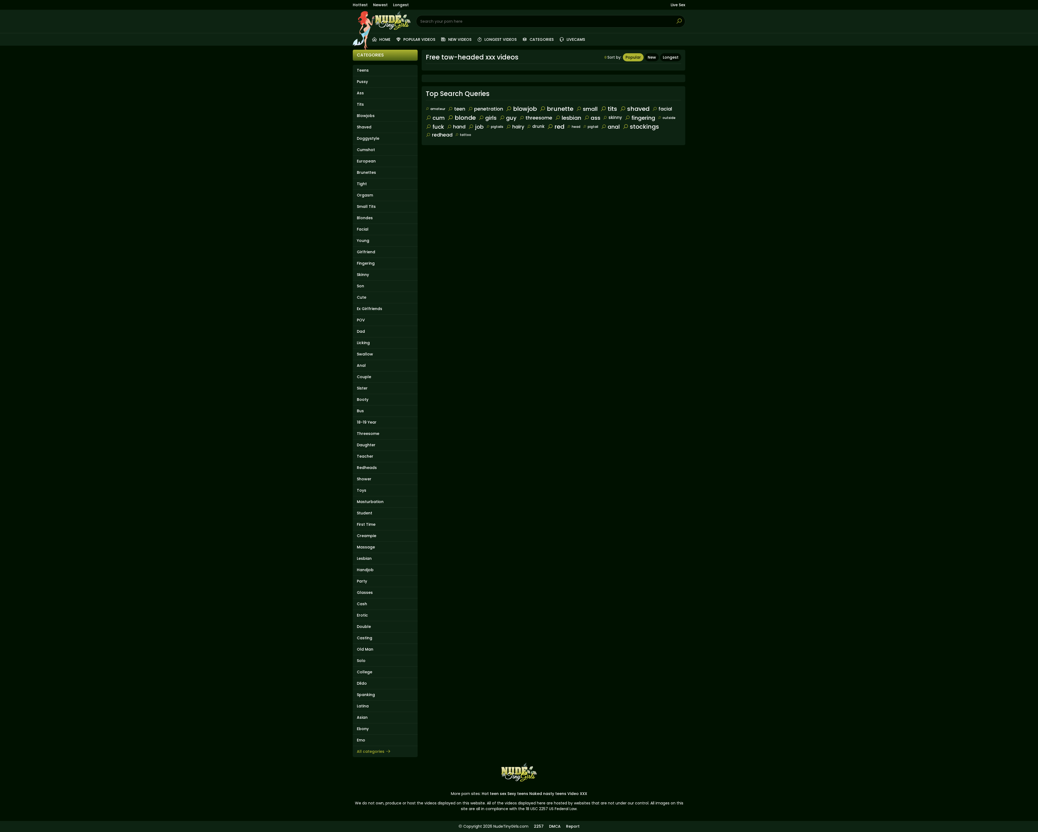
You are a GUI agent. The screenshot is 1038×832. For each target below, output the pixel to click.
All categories (370, 751)
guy (511, 118)
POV (361, 320)
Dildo (362, 683)
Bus (360, 411)
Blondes (365, 218)
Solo (361, 660)
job (479, 127)
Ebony (363, 728)
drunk (538, 126)
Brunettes (366, 172)
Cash (362, 604)
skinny (615, 117)
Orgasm (365, 195)
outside (669, 117)
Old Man (365, 649)
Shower (364, 479)
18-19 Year (367, 422)
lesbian (571, 118)
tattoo (465, 134)
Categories (541, 39)
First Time (366, 524)
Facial (362, 229)
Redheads (367, 467)
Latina (363, 706)
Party (362, 581)
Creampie (366, 535)
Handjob (365, 570)
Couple (364, 377)
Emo (361, 740)
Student (364, 513)
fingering (643, 118)
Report (573, 826)
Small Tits (366, 206)
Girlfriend (366, 252)
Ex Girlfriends (369, 308)
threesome (538, 117)
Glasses (365, 592)
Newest (380, 5)
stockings (644, 126)
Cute (361, 297)
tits (612, 109)
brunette (560, 109)
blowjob (525, 109)
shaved (638, 109)
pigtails (497, 126)
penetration (488, 108)
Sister (362, 388)
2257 (539, 826)
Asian (362, 717)
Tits (360, 104)
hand (459, 126)
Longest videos (500, 39)
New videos (459, 39)
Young (363, 240)
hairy (518, 126)
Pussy (362, 81)
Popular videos (418, 39)
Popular (633, 57)
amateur (437, 109)
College (364, 672)
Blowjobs (366, 115)
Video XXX (577, 793)
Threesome (368, 433)
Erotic (362, 615)
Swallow (365, 354)
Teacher (365, 456)
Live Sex (678, 5)
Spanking (366, 694)
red (559, 126)
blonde (465, 118)
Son (360, 286)
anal (614, 127)
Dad (361, 331)
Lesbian (364, 558)
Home (384, 39)
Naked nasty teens (547, 793)
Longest (401, 5)
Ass (360, 93)
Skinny (363, 274)
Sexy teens (517, 793)
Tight (362, 184)
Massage (366, 547)
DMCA (555, 826)
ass (595, 118)
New (652, 57)
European (366, 161)
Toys (361, 490)
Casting (364, 638)
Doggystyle (368, 138)
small (590, 109)
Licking (363, 342)
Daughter (366, 445)
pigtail (593, 126)
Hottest (360, 5)
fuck (438, 127)
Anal (361, 365)
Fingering (366, 263)
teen (459, 108)
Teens (363, 70)
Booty (362, 399)
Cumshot (366, 149)
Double (364, 626)
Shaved (364, 127)
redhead (442, 134)
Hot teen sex (494, 793)
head (576, 126)
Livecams (575, 39)
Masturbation (370, 501)
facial (665, 108)
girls (491, 118)
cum (438, 118)
